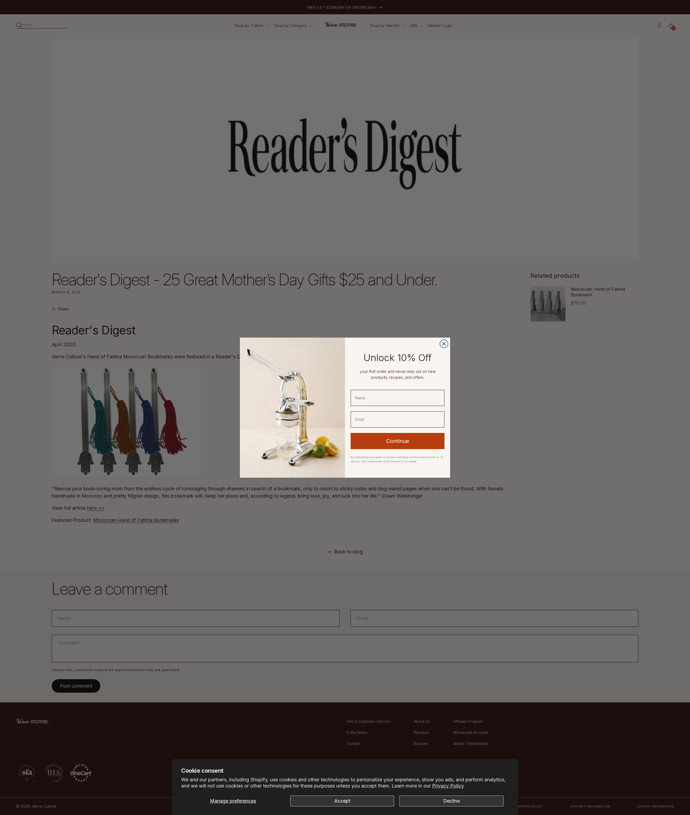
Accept (342, 801)
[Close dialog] (444, 344)
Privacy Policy (448, 786)
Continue (397, 441)
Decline (451, 801)
